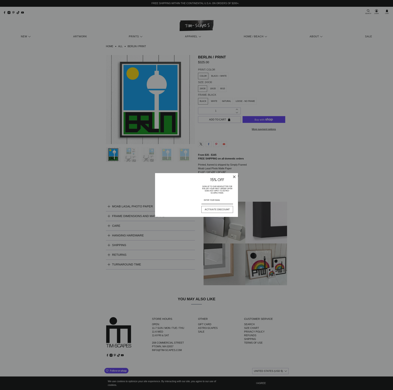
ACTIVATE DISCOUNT (217, 209)
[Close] (234, 176)
